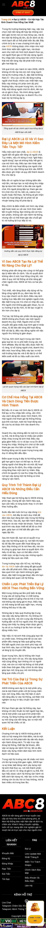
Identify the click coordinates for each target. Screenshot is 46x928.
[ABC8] (23, 4)
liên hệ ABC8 (8, 566)
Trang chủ (6, 19)
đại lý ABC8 (32, 152)
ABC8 (9, 46)
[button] (3, 4)
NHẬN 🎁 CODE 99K (35, 919)
